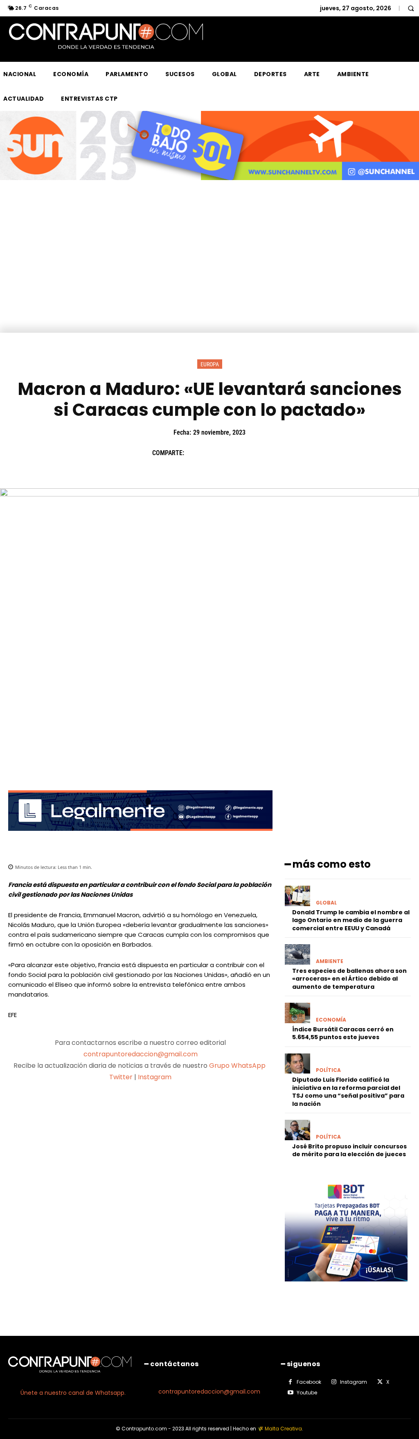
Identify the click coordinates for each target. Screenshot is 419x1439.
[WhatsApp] (251, 452)
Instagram (154, 1077)
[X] (213, 452)
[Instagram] (333, 1382)
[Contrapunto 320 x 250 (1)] (346, 1288)
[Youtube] (290, 1392)
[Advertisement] (209, 271)
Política (328, 1070)
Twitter (121, 1077)
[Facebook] (194, 452)
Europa (209, 364)
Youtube (307, 1392)
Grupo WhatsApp (238, 1065)
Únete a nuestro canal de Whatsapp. (73, 1393)
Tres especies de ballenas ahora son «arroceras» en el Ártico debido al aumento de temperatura (349, 979)
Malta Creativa (283, 1428)
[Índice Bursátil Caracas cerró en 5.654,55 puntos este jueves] (297, 1013)
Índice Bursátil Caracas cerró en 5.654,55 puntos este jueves (343, 1033)
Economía (331, 1019)
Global (326, 902)
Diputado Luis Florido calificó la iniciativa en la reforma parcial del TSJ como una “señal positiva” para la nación (348, 1092)
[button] (411, 8)
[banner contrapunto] (140, 837)
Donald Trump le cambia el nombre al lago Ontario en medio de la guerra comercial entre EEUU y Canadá (351, 920)
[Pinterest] (232, 452)
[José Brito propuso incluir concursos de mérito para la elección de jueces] (297, 1130)
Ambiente (329, 961)
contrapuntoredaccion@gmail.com (140, 1054)
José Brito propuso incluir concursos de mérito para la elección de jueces (349, 1150)
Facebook (309, 1381)
